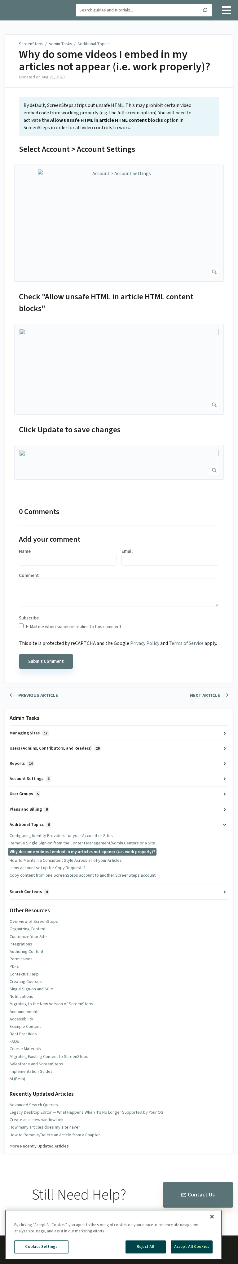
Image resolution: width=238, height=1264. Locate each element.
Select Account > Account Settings (77, 149)
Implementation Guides (31, 1071)
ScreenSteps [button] (20, 3)
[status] (119, 116)
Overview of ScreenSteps (34, 921)
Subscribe (29, 618)
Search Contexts (29, 892)
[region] (113, 1234)
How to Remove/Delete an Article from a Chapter (55, 1135)
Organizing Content (28, 929)
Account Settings (29, 779)
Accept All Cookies (191, 1246)
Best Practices (23, 1034)
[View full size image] (119, 369)
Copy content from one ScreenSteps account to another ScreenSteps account (83, 875)
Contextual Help (24, 974)
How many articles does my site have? (45, 1127)
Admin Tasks (60, 44)
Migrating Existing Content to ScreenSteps (49, 1057)
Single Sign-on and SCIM (32, 989)
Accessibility (21, 1019)
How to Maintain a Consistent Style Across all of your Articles (66, 860)
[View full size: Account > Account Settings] (119, 223)
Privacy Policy (144, 643)
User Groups (24, 794)
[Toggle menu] (226, 10)
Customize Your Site (28, 937)
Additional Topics (93, 44)
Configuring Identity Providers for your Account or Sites (61, 836)
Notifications (21, 996)
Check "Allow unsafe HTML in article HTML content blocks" (106, 302)
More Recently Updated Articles (39, 1146)
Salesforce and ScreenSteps (36, 1064)
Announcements (25, 1012)
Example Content (25, 1027)
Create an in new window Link (37, 1120)
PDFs (14, 966)
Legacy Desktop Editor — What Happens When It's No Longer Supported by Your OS (86, 1112)
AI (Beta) (17, 1079)
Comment (29, 576)
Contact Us (201, 1195)
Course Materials (25, 1049)
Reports (21, 763)
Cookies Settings (41, 1246)
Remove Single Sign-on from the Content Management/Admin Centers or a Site (82, 843)
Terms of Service (186, 643)
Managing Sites (28, 733)
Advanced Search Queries (34, 1105)
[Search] (205, 11)
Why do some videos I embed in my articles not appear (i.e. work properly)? (114, 60)
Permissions (21, 959)
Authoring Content (26, 952)
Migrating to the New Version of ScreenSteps (51, 1004)
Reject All (145, 1246)
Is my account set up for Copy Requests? (48, 868)
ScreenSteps (31, 44)
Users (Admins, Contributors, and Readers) (54, 748)
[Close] (212, 1216)
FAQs (14, 1041)
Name (25, 551)
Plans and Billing (29, 809)
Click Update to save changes (70, 429)
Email (127, 551)
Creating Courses (26, 982)
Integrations (21, 944)
